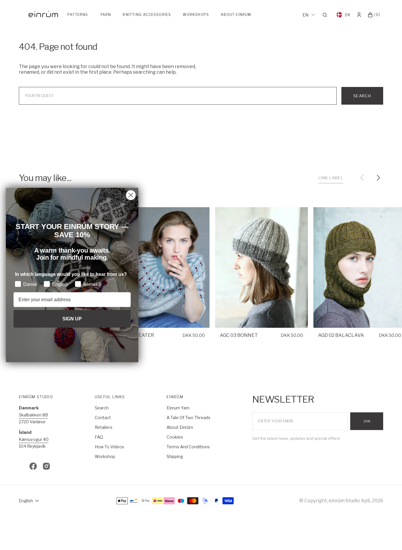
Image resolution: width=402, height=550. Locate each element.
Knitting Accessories (147, 14)
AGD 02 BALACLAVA (341, 335)
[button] (326, 14)
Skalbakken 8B (33, 414)
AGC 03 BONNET (239, 335)
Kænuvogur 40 (34, 439)
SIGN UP (72, 318)
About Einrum (236, 14)
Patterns (77, 14)
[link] (163, 267)
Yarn (105, 14)
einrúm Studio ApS (349, 500)
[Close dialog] (131, 195)
